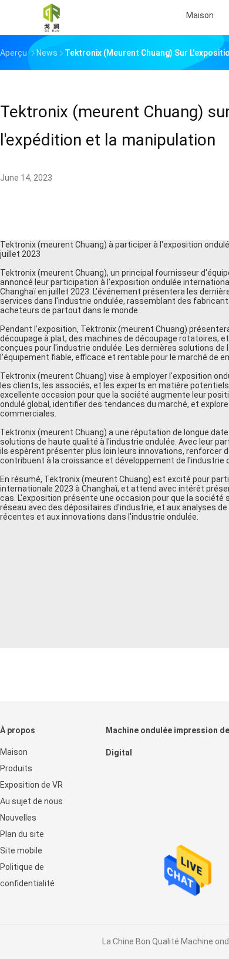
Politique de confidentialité (27, 875)
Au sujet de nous (31, 801)
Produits (16, 768)
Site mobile (21, 850)
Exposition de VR (31, 784)
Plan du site (22, 834)
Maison (14, 752)
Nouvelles (18, 817)
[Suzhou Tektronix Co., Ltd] (51, 18)
